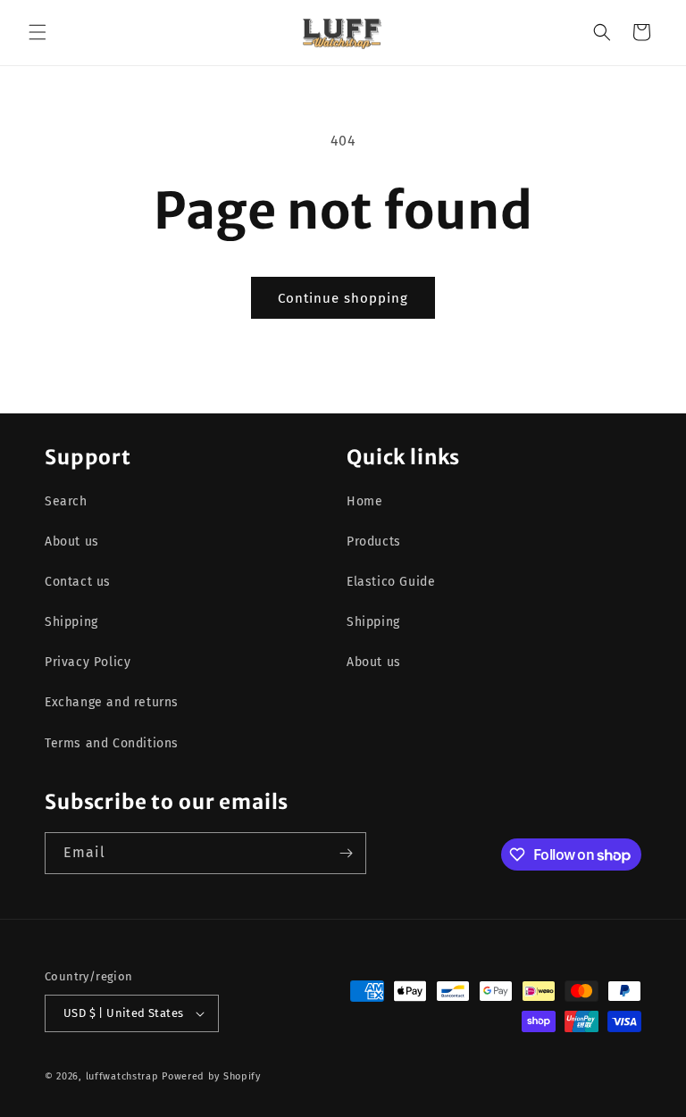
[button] (37, 32)
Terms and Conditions (112, 743)
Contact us (78, 581)
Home (364, 501)
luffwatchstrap (122, 1076)
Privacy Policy (87, 662)
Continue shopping (343, 298)
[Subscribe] (345, 853)
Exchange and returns (112, 702)
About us (72, 541)
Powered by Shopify (211, 1076)
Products (374, 541)
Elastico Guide (391, 581)
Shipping (71, 621)
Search (66, 501)
